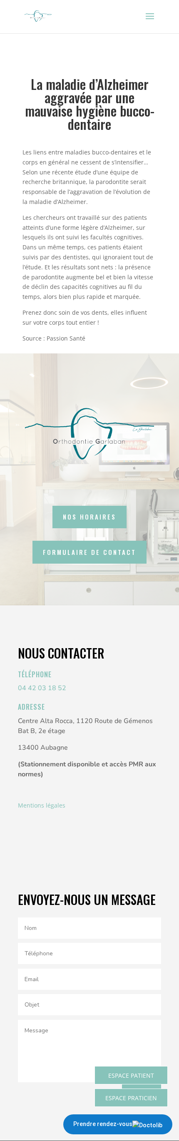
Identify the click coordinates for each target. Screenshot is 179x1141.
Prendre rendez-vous (102, 1124)
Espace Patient (131, 1075)
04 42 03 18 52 (42, 688)
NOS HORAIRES (89, 516)
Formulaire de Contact (89, 552)
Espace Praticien (131, 1098)
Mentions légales (41, 805)
